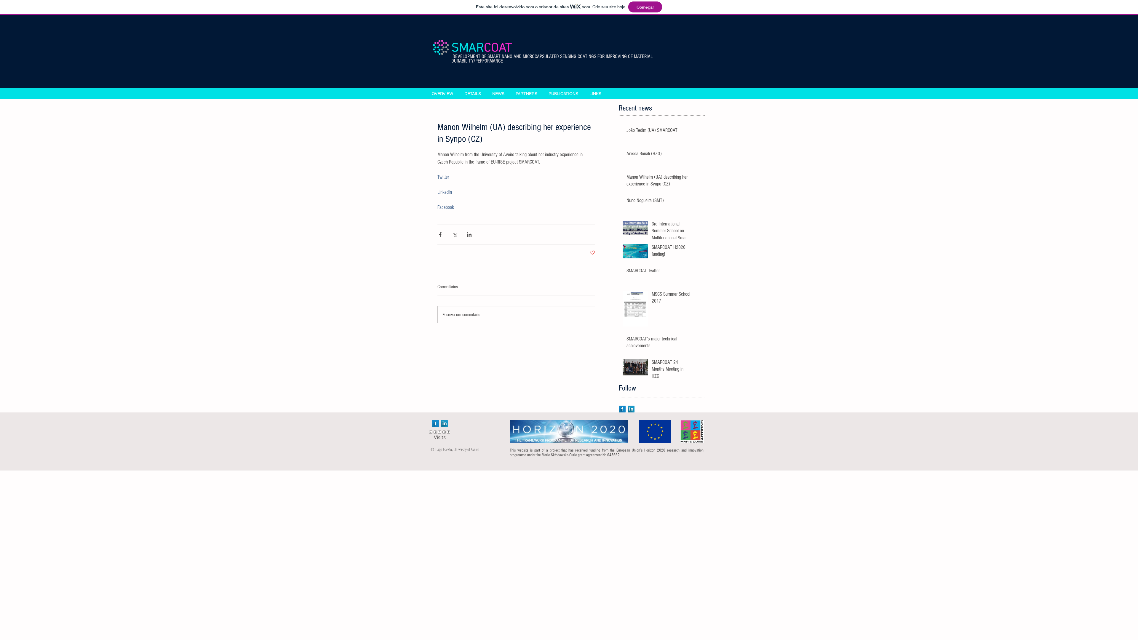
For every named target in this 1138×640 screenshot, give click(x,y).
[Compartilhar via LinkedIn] (469, 234)
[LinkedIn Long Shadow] (631, 409)
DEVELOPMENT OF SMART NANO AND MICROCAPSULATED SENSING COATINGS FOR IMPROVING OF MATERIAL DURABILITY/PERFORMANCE (552, 59)
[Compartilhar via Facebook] (440, 234)
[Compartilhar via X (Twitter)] (455, 234)
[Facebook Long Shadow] (622, 409)
